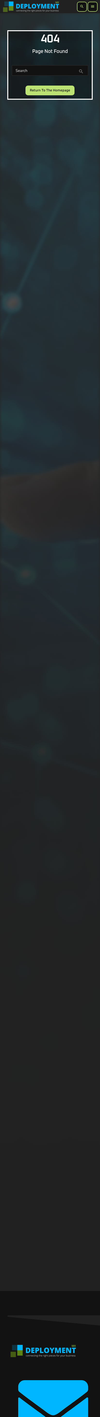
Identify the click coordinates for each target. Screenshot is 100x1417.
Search (21, 70)
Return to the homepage (50, 90)
